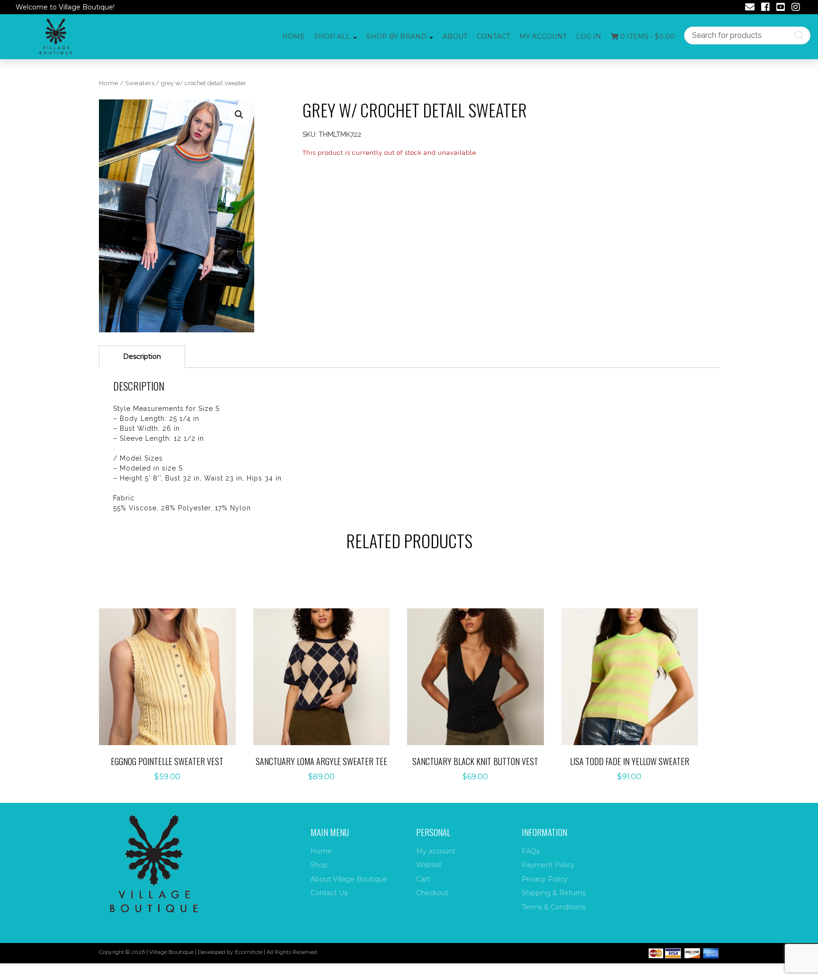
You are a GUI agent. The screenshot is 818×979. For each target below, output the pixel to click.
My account (543, 36)
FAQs (531, 851)
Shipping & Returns (554, 893)
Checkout (432, 893)
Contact (493, 36)
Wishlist (429, 865)
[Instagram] (795, 8)
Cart (423, 879)
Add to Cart (172, 666)
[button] (239, 114)
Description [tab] (142, 356)
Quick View (172, 696)
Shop (319, 865)
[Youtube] (780, 8)
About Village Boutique (349, 879)
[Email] (750, 8)
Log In (588, 36)
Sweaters (139, 83)
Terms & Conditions (554, 907)
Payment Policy (548, 865)
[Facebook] (765, 8)
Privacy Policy (545, 879)
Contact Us (329, 893)
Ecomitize (248, 951)
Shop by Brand (396, 36)
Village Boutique (171, 951)
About (455, 36)
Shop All (332, 36)
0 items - (646, 36)
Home (293, 36)
